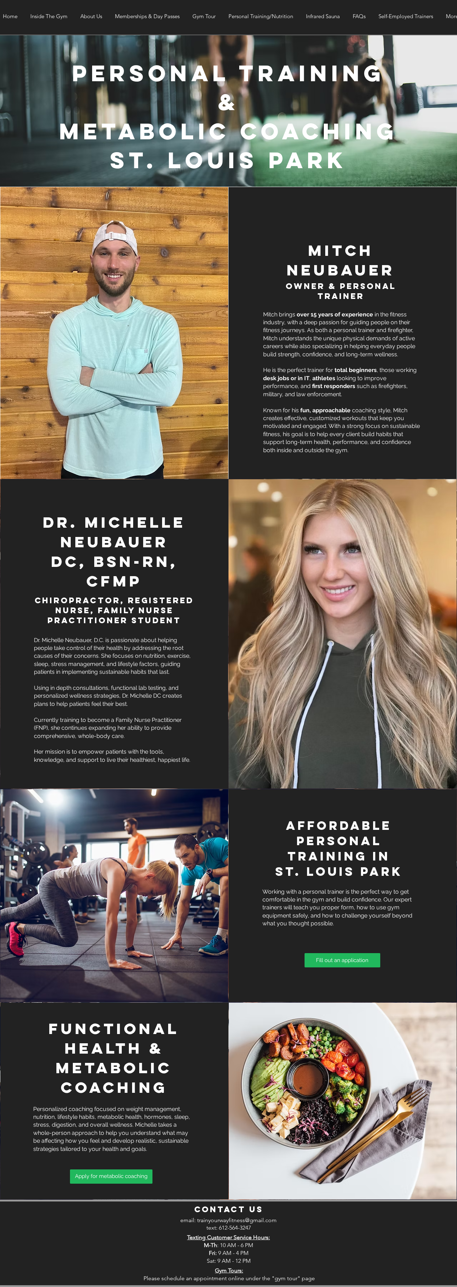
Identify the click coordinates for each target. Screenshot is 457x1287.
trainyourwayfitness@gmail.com (237, 1220)
